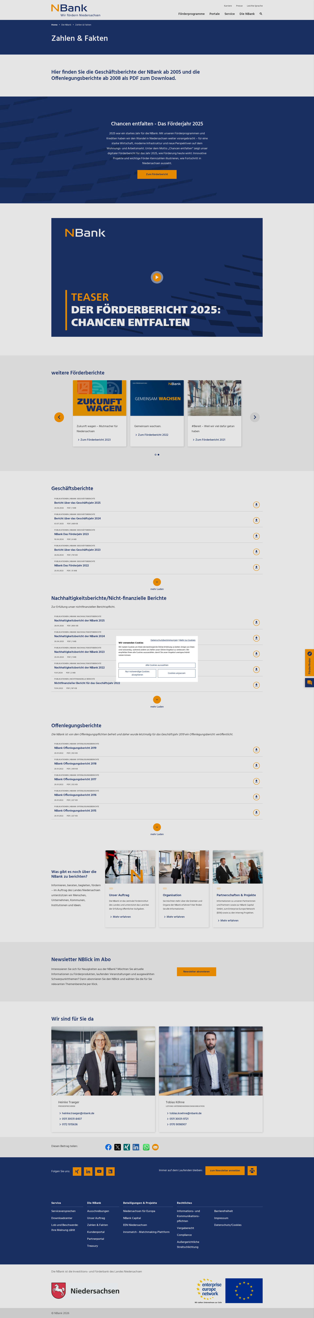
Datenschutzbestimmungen (164, 640)
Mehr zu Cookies (187, 640)
